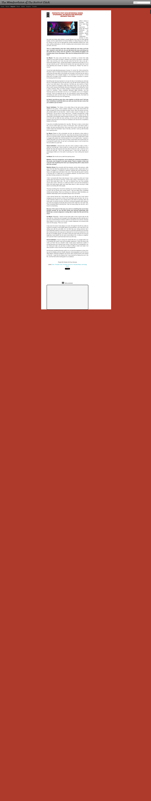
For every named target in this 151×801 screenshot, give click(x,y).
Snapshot (28, 6)
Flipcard (7, 6)
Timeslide (34, 6)
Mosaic (18, 6)
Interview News (77, 264)
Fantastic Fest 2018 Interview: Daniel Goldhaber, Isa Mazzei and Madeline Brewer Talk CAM (67, 15)
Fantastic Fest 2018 (68, 264)
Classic (2, 6)
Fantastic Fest (58, 264)
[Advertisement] (97, 37)
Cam (53, 264)
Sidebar (23, 6)
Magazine (13, 6)
